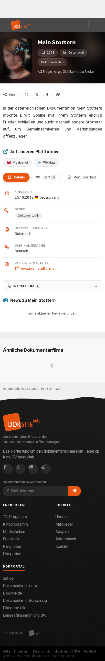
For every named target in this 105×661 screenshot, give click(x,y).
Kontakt (61, 546)
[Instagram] (46, 469)
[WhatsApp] (26, 94)
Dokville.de (12, 593)
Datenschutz (42, 651)
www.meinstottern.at (38, 268)
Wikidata (49, 162)
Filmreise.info (14, 607)
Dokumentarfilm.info (20, 585)
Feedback (90, 651)
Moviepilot (20, 162)
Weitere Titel (26, 286)
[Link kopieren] (58, 94)
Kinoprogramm (15, 524)
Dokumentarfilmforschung (25, 600)
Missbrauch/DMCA (67, 651)
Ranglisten (12, 546)
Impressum (22, 651)
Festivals (11, 539)
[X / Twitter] (37, 94)
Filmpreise (12, 553)
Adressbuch (65, 539)
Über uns (63, 516)
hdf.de (8, 578)
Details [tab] (19, 177)
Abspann (62, 531)
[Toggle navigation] (95, 25)
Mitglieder (64, 524)
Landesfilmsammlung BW (24, 615)
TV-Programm (15, 516)
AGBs (6, 651)
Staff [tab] (48, 177)
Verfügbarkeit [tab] (85, 177)
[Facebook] (47, 94)
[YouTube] (33, 469)
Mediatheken (14, 531)
